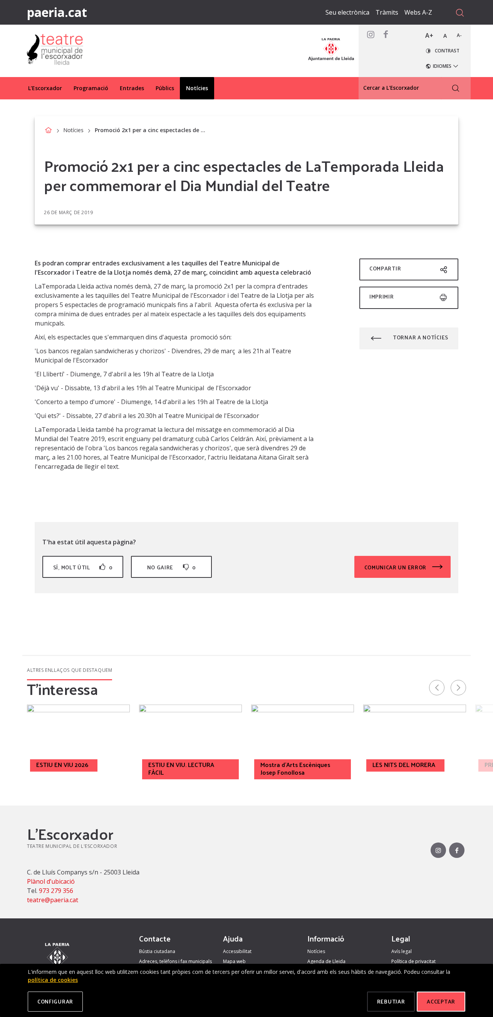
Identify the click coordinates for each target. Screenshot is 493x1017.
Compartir (385, 268)
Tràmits (387, 12)
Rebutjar (391, 1001)
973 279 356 (56, 890)
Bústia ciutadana (157, 951)
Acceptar (441, 1001)
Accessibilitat (237, 951)
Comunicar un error (396, 567)
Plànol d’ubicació (51, 881)
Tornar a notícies (420, 337)
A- (459, 35)
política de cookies (53, 979)
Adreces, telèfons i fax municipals (175, 961)
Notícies (73, 130)
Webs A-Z (418, 12)
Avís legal (401, 951)
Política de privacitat (413, 961)
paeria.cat (57, 12)
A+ (429, 35)
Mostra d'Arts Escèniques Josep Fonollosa (295, 768)
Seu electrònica (347, 12)
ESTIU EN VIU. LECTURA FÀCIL (181, 768)
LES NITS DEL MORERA (403, 764)
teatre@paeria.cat (52, 900)
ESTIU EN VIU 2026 (62, 764)
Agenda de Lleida (326, 961)
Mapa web (234, 961)
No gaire (171, 567)
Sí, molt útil (82, 567)
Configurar (55, 1001)
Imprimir (381, 296)
